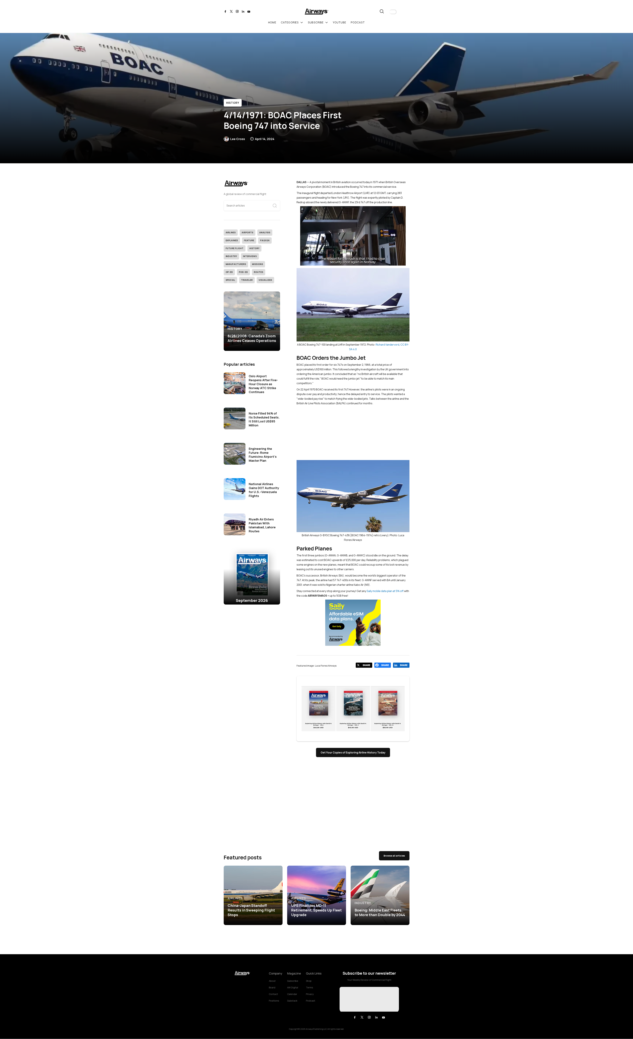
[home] (316, 12)
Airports (247, 232)
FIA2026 (265, 240)
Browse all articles (394, 855)
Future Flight (234, 248)
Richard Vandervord (387, 344)
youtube (339, 22)
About (272, 980)
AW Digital (292, 987)
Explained (232, 240)
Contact (273, 994)
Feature (249, 240)
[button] (393, 12)
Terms (309, 987)
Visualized (265, 280)
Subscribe (292, 980)
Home (272, 22)
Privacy (310, 994)
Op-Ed (229, 272)
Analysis (264, 232)
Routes (258, 272)
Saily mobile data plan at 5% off (385, 591)
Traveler (247, 280)
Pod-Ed (243, 272)
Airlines (231, 232)
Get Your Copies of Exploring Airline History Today (353, 752)
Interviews (250, 256)
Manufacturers (236, 264)
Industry (231, 256)
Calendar (292, 994)
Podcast (310, 1000)
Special (230, 280)
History (232, 103)
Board (272, 987)
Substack (292, 1000)
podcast (358, 22)
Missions (257, 264)
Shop (309, 980)
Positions (274, 1000)
